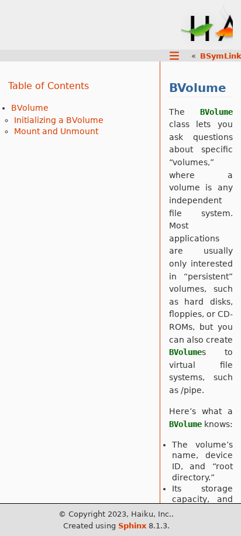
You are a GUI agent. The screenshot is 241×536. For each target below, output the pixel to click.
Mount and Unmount (56, 131)
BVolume (30, 107)
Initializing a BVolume (59, 120)
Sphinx (132, 525)
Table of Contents (48, 85)
